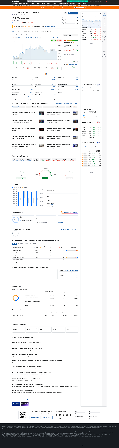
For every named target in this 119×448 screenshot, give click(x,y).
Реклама (77, 413)
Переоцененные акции (97, 5)
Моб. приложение (93, 413)
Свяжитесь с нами (79, 416)
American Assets (56, 327)
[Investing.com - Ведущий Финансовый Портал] (17, 1)
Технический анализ (20, 156)
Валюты (83, 13)
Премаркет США (36, 5)
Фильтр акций (72, 3)
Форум (49, 31)
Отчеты (37, 31)
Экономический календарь (63, 3)
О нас (76, 411)
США (77, 277)
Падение (95, 87)
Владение (23, 34)
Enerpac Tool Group (70, 327)
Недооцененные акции (88, 5)
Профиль (18, 34)
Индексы (88, 13)
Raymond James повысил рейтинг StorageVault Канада (24, 129)
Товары (93, 13)
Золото (83, 31)
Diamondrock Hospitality (31, 327)
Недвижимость (74, 272)
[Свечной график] (13, 37)
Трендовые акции (86, 122)
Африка (72, 5)
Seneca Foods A (16, 327)
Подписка (75, 17)
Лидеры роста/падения (88, 84)
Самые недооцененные (86, 147)
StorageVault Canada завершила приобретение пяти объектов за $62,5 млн (59, 129)
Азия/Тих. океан (67, 5)
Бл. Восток (61, 5)
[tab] (15, 159)
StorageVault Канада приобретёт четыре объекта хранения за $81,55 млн (22, 121)
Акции (14, 5)
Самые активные (85, 87)
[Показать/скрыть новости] (40, 37)
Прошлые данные (29, 34)
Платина (83, 35)
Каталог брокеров (86, 109)
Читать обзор (100, 116)
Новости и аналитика (27, 31)
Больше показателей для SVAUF (70, 73)
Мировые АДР (42, 5)
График (19, 31)
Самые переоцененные (96, 147)
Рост (91, 87)
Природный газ (85, 39)
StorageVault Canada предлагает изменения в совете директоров (58, 121)
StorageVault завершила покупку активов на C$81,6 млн (23, 113)
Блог (90, 411)
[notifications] (104, 1)
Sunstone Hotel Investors (44, 327)
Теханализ (43, 31)
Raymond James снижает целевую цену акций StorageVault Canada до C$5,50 (24, 145)
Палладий (84, 37)
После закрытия (17, 22)
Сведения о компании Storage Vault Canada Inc (30, 267)
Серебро (84, 33)
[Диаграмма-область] (16, 37)
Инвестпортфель (93, 416)
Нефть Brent (84, 27)
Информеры (92, 418)
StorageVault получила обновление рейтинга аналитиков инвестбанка (58, 113)
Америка (53, 5)
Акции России (25, 5)
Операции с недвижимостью (71, 270)
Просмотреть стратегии (50, 26)
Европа (57, 5)
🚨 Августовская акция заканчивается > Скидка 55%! (77, 1)
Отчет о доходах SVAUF (21, 229)
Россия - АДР (48, 5)
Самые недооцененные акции (88, 143)
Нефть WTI (84, 29)
